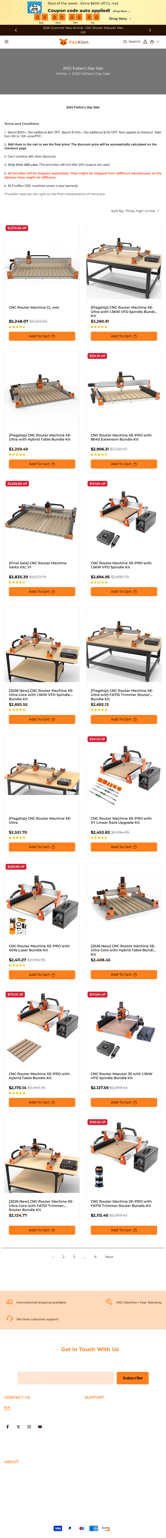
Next (109, 1257)
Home (61, 74)
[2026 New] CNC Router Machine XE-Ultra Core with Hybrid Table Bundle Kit (123, 950)
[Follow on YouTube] (40, 1427)
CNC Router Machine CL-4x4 (34, 307)
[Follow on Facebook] (7, 1427)
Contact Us (14, 1485)
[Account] (145, 41)
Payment (93, 1414)
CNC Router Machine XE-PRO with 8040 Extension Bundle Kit (121, 437)
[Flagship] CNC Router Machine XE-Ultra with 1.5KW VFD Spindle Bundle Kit (124, 311)
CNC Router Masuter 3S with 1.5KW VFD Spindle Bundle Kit (121, 1076)
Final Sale (12, 1506)
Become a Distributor (23, 1492)
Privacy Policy (16, 1478)
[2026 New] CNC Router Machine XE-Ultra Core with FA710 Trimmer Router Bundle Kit (41, 1205)
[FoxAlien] (83, 30)
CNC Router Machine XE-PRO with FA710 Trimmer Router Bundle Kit (121, 1203)
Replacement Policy (102, 1428)
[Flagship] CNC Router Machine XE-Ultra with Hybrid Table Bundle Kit (40, 437)
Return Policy (96, 1421)
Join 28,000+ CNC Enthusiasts (110, 1442)
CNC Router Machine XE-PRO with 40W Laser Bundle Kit (39, 948)
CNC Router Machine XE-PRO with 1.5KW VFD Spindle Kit (121, 565)
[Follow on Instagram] (29, 1427)
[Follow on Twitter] (18, 1427)
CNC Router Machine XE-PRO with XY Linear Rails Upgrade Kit (121, 820)
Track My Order (98, 1435)
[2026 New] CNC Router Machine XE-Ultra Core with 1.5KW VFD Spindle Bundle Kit (41, 695)
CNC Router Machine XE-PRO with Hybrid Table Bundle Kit (39, 1076)
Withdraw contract (101, 1449)
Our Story (12, 1471)
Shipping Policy (98, 1407)
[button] (17, 327)
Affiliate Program (18, 1499)
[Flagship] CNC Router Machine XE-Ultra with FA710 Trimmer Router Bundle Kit (122, 695)
